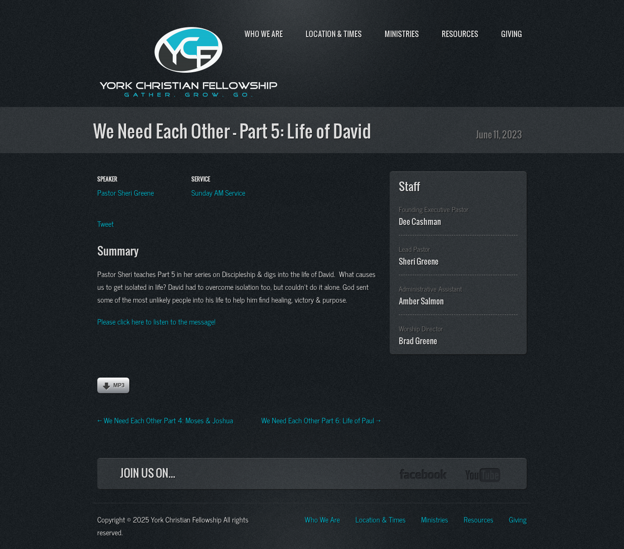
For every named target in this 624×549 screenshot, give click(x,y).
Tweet (105, 223)
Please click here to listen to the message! (156, 320)
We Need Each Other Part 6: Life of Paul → (321, 419)
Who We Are (263, 33)
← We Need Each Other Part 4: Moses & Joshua (165, 419)
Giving (511, 33)
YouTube (483, 475)
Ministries (402, 33)
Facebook (423, 475)
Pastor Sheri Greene (125, 192)
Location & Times (334, 33)
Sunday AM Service (218, 192)
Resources (460, 33)
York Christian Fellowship (188, 60)
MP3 (119, 385)
